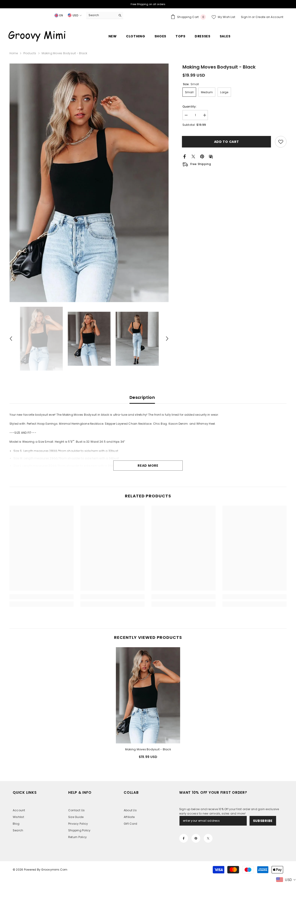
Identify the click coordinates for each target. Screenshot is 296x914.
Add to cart (227, 141)
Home (13, 53)
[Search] (104, 15)
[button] (10, 338)
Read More (148, 465)
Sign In (246, 17)
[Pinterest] (202, 156)
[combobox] (101, 15)
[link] (41, 596)
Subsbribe (263, 820)
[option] (89, 182)
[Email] (211, 156)
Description (142, 397)
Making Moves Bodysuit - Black (148, 749)
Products (29, 53)
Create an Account (269, 17)
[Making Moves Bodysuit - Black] (148, 695)
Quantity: (189, 106)
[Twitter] (193, 156)
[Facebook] (184, 156)
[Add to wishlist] (281, 141)
